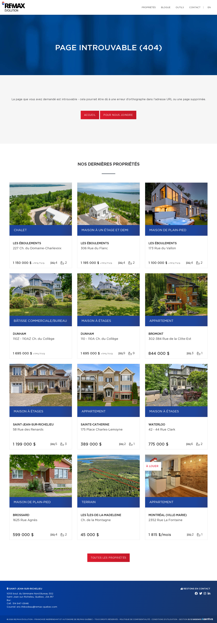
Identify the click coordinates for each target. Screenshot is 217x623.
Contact (195, 7)
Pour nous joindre (118, 115)
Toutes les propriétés (108, 558)
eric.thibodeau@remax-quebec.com (37, 607)
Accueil (90, 115)
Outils (180, 7)
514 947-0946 (21, 603)
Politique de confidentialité (135, 619)
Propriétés (149, 7)
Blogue (165, 7)
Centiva (207, 619)
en (209, 7)
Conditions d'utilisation (164, 619)
